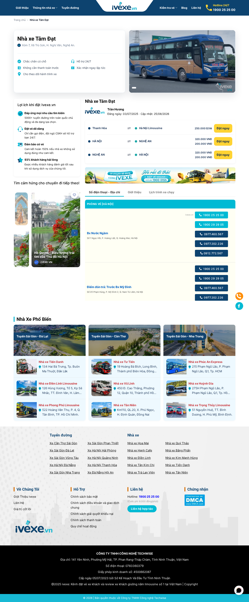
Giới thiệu (22, 7)
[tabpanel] (182, 61)
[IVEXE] (124, 6)
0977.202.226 (213, 243)
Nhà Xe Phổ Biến (34, 319)
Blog (184, 7)
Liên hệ (196, 7)
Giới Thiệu (25, 496)
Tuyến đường (70, 7)
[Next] (74, 233)
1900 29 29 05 (213, 224)
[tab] (104, 192)
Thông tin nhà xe (44, 7)
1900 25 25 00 (224, 10)
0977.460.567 (213, 234)
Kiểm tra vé (167, 7)
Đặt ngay (223, 128)
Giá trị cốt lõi (22, 509)
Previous (37, 233)
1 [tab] (134, 88)
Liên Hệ (19, 503)
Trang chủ (20, 19)
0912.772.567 (213, 253)
